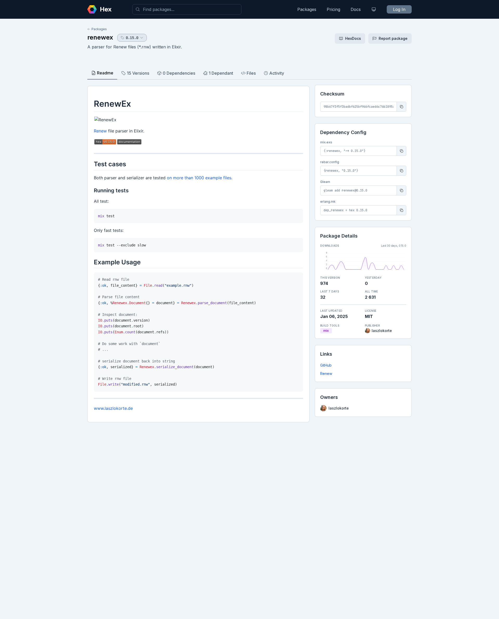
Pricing (333, 9)
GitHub (326, 365)
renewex (100, 37)
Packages (306, 9)
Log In (399, 9)
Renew (326, 373)
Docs (356, 9)
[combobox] (186, 9)
